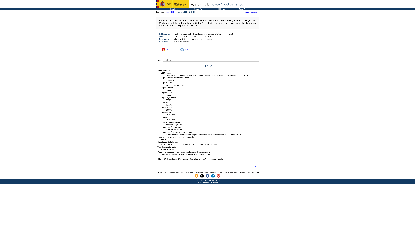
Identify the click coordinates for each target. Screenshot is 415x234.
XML (186, 50)
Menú (240, 9)
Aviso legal (189, 173)
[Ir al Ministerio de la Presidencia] (172, 4)
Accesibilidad (199, 173)
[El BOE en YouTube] (218, 177)
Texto (159, 60)
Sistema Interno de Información (227, 173)
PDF (168, 50)
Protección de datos (210, 173)
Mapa (182, 173)
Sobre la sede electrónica (171, 173)
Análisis (168, 60)
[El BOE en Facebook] (207, 177)
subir (254, 166)
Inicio (167, 12)
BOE (172, 12)
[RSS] (196, 177)
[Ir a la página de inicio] (217, 4)
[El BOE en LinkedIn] (213, 177)
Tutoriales (242, 173)
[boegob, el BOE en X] (202, 177)
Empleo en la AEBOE (253, 173)
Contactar (159, 173)
